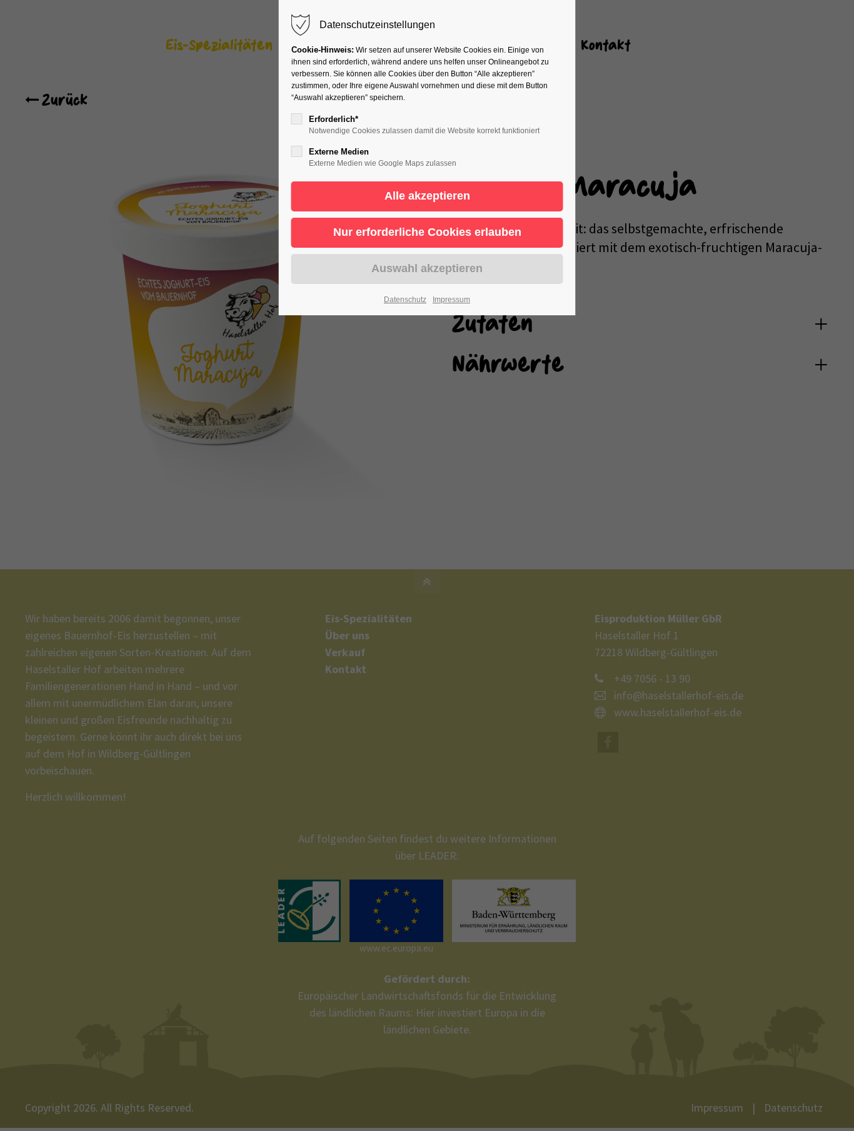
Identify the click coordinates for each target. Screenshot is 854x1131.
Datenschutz (405, 299)
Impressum (451, 299)
